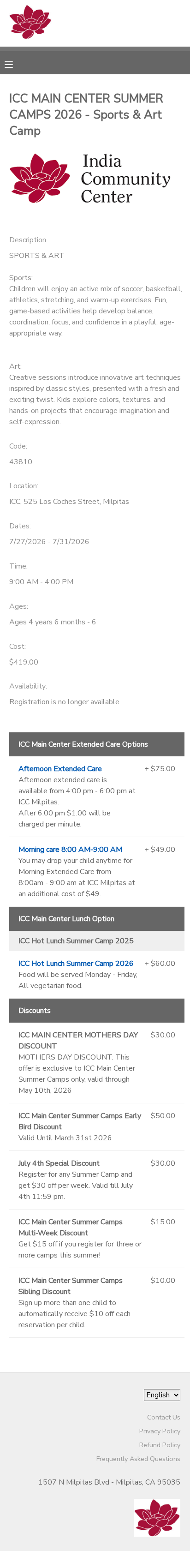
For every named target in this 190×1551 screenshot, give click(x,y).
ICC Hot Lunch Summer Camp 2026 (76, 963)
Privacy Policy (159, 1431)
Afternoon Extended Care (60, 769)
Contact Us (163, 1417)
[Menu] (16, 63)
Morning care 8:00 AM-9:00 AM (70, 849)
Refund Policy (159, 1444)
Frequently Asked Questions (138, 1458)
